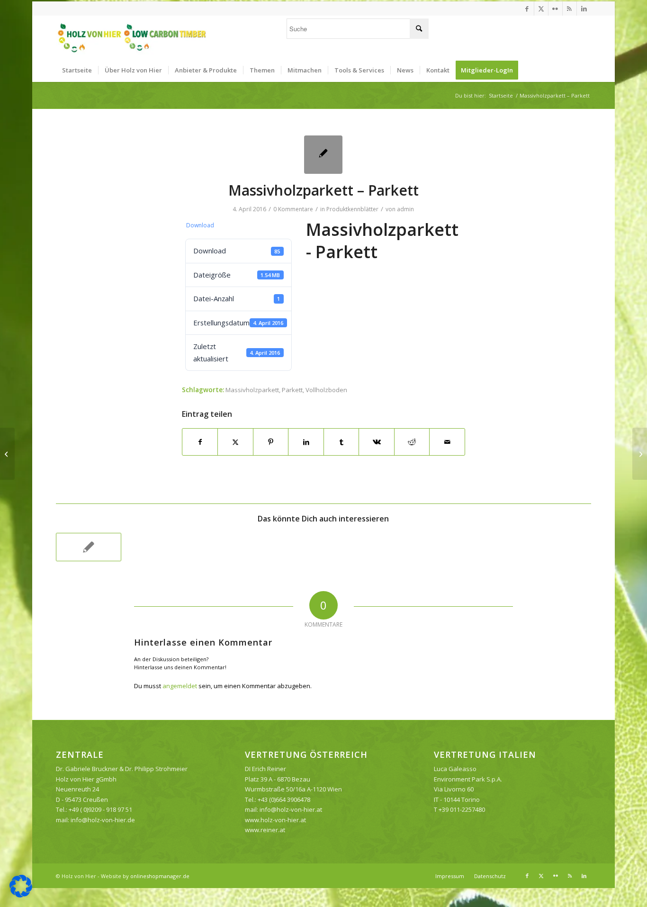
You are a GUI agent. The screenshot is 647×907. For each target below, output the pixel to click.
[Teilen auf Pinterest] (270, 442)
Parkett (292, 390)
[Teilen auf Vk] (376, 442)
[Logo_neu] (131, 37)
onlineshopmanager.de (159, 876)
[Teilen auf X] (235, 442)
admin (405, 209)
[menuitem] (77, 70)
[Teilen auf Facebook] (200, 442)
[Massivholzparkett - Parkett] (323, 154)
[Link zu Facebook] (527, 8)
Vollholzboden (326, 390)
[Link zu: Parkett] (88, 547)
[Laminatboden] (7, 454)
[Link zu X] (541, 8)
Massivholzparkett (252, 390)
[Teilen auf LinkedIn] (306, 442)
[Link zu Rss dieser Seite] (569, 8)
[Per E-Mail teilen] (447, 442)
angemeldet (179, 686)
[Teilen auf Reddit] (412, 442)
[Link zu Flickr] (555, 8)
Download (200, 225)
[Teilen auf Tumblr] (341, 442)
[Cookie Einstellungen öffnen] (20, 895)
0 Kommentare (293, 209)
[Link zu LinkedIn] (584, 8)
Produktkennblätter (352, 209)
